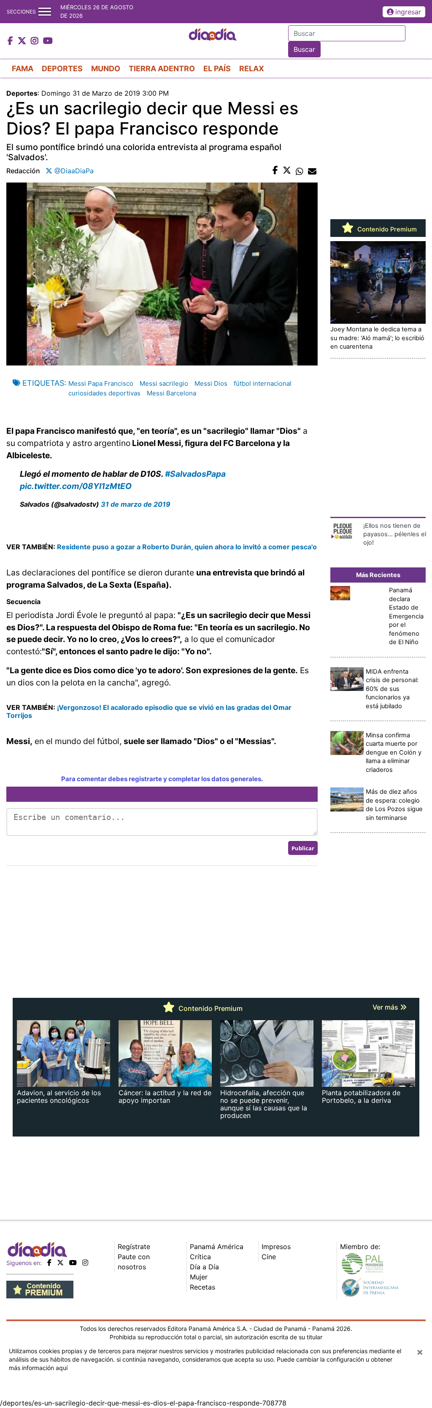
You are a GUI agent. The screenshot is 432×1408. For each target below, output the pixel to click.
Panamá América (216, 1246)
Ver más (386, 1007)
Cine (269, 1256)
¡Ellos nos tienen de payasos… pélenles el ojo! (394, 534)
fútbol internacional (263, 383)
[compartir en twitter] (287, 171)
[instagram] (85, 1262)
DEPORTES (62, 68)
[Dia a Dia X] (23, 41)
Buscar (304, 49)
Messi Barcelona (171, 393)
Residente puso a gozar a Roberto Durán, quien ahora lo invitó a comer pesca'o (187, 547)
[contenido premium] (39, 1289)
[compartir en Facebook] (275, 171)
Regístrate (134, 1246)
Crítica (200, 1256)
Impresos (276, 1246)
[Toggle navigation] (45, 11)
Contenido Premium (386, 229)
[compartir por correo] (312, 171)
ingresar (408, 12)
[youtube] (73, 1262)
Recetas (202, 1287)
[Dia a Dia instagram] (35, 41)
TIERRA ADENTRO (162, 68)
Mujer (199, 1277)
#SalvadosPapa (195, 474)
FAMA (22, 68)
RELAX (251, 68)
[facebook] (49, 1262)
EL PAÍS (217, 68)
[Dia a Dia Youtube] (48, 41)
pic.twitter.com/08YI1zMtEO (76, 486)
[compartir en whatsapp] (299, 171)
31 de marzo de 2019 (135, 504)
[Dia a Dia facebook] (11, 41)
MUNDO (105, 68)
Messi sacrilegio (164, 383)
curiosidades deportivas (104, 393)
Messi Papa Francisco (100, 383)
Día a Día (204, 1267)
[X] (60, 1262)
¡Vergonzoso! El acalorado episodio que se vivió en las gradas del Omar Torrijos (149, 711)
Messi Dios (210, 383)
